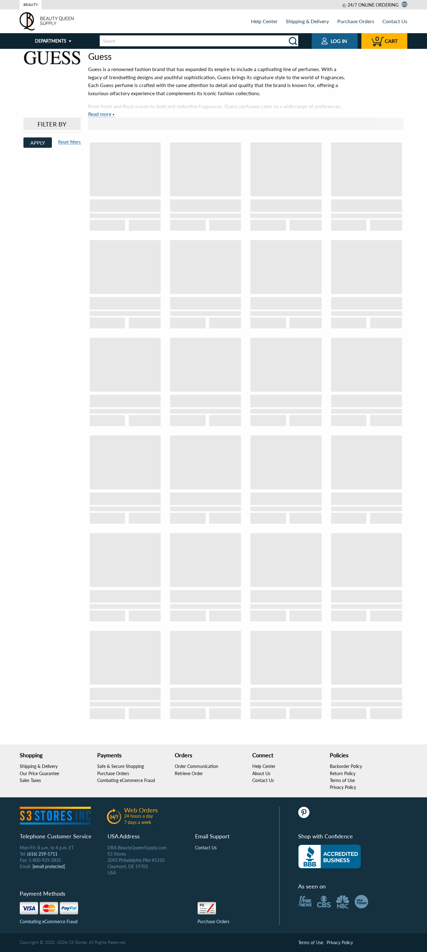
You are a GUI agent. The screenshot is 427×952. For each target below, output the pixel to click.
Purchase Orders (355, 21)
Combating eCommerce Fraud (126, 780)
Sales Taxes (30, 780)
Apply (37, 143)
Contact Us (394, 21)
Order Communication (196, 766)
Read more (99, 114)
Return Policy (342, 773)
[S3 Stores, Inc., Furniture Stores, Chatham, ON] (329, 856)
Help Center (264, 21)
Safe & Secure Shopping (120, 766)
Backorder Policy (346, 766)
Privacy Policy (343, 787)
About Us (261, 773)
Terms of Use (342, 780)
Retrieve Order (189, 773)
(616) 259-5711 (42, 854)
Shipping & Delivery (307, 21)
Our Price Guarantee (39, 773)
